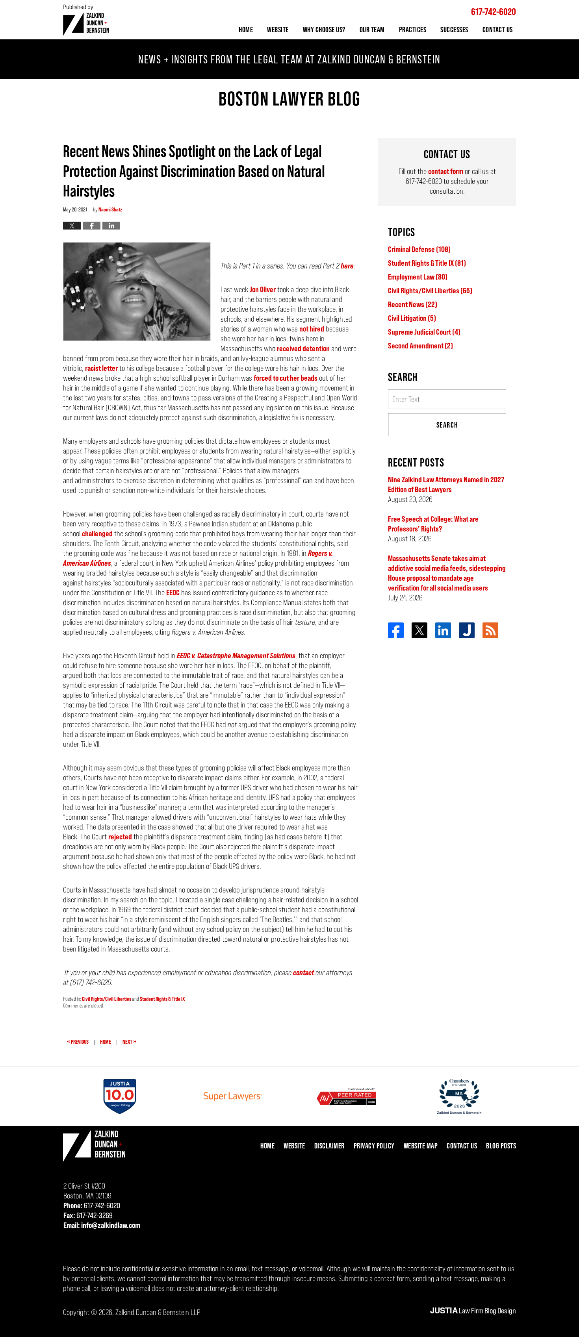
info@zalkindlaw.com (110, 1225)
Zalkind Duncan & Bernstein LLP (157, 1312)
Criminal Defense (419, 249)
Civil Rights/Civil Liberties (106, 998)
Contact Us (497, 29)
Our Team (372, 29)
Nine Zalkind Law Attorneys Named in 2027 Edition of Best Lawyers (446, 484)
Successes (454, 29)
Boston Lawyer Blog (86, 20)
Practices (413, 29)
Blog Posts (501, 1145)
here (347, 265)
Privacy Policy (374, 1145)
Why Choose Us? (324, 29)
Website (278, 29)
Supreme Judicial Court (424, 332)
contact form (445, 171)
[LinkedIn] (443, 630)
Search (447, 424)
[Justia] (467, 630)
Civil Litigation (412, 318)
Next (129, 1041)
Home (246, 29)
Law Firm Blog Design (473, 1310)
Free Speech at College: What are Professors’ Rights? (433, 523)
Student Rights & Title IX (162, 998)
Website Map (421, 1145)
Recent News (412, 304)
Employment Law (417, 276)
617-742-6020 (493, 11)
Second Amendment (420, 345)
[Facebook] (396, 630)
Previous (78, 1041)
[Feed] (490, 630)
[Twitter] (419, 630)
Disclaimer (329, 1145)
